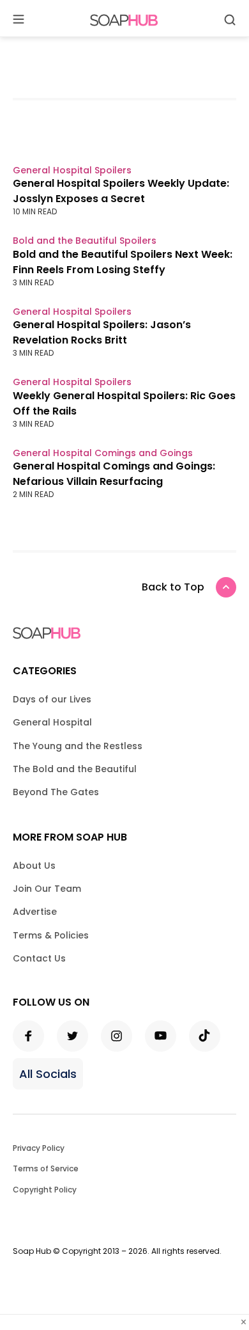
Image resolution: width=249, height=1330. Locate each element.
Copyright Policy (45, 1189)
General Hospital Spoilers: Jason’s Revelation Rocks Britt (102, 332)
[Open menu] (18, 20)
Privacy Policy (38, 1148)
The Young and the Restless (77, 746)
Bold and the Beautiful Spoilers (84, 240)
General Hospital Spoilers (72, 170)
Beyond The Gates (56, 792)
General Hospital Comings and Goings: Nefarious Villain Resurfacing (114, 474)
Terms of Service (46, 1168)
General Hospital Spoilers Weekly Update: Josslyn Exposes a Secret (121, 191)
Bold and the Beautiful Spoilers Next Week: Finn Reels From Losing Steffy (122, 262)
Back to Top (173, 587)
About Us (34, 865)
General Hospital (52, 722)
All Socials (48, 1074)
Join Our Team (47, 888)
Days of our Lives (52, 699)
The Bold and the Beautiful (75, 769)
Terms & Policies (51, 935)
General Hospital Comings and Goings (103, 453)
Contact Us (39, 958)
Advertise (35, 911)
